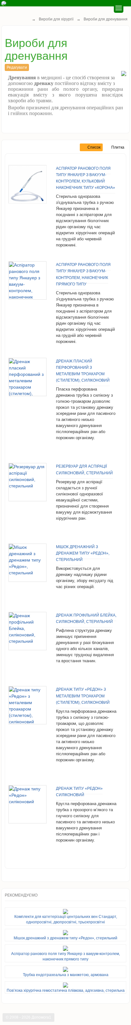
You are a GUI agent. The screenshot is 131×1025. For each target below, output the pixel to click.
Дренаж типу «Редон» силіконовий (79, 791)
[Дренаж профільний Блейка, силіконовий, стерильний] (27, 631)
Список (94, 147)
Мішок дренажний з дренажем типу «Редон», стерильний (82, 553)
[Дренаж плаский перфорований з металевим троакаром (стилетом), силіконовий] (27, 377)
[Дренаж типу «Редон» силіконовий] (27, 804)
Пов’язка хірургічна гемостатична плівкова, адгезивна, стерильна (66, 990)
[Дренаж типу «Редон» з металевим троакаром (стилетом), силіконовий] (27, 705)
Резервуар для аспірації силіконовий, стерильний (84, 469)
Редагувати (17, 67)
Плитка (117, 147)
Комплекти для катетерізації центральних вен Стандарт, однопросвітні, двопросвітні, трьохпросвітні (65, 919)
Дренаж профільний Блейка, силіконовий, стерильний (86, 618)
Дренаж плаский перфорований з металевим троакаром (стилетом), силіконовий (83, 371)
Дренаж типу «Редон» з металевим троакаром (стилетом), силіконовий (83, 695)
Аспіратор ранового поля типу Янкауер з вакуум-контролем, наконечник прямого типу (83, 274)
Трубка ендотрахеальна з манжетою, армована (65, 975)
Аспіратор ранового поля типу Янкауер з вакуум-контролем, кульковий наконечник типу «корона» (85, 178)
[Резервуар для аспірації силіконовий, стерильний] (27, 482)
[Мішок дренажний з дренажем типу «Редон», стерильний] (27, 562)
